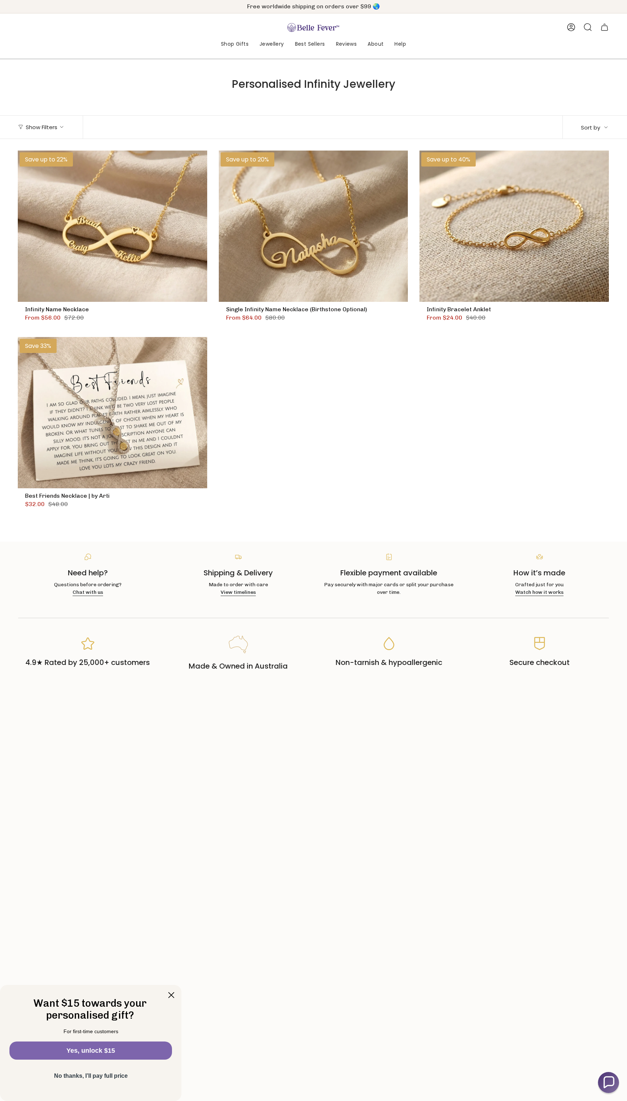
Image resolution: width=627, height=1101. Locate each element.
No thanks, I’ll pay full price (91, 1076)
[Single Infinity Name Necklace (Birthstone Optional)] (313, 226)
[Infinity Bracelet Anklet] (514, 226)
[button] (235, 44)
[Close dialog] (171, 995)
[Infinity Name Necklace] (112, 226)
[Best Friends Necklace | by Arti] (112, 412)
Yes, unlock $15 (90, 1050)
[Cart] (604, 27)
